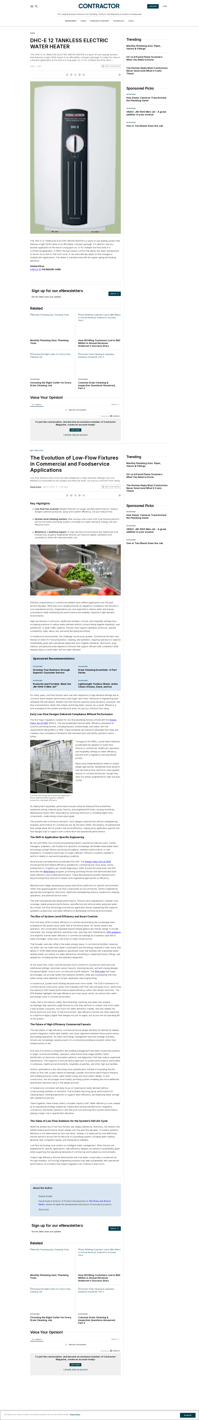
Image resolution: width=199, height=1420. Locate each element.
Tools (131, 21)
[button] (32, 6)
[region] (75, 414)
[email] (84, 75)
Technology (118, 21)
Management (71, 21)
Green (32, 33)
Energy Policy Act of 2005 (98, 872)
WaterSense (49, 882)
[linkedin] (71, 75)
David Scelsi (35, 490)
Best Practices (36, 454)
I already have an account (75, 438)
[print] (120, 75)
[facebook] (67, 75)
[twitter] (75, 75)
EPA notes (100, 987)
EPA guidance (114, 945)
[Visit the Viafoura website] (115, 420)
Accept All (187, 1415)
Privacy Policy (75, 1414)
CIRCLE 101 (35, 269)
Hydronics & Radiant (99, 21)
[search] (36, 6)
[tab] (37, 408)
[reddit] (79, 75)
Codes (83, 21)
